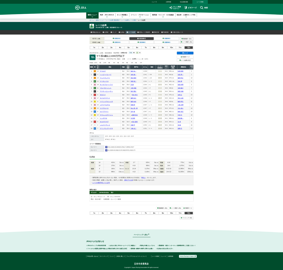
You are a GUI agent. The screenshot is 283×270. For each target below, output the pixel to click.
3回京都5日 (142, 38)
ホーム (92, 20)
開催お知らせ (96, 32)
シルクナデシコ (105, 125)
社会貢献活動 (184, 2)
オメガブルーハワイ (106, 84)
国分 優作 (135, 122)
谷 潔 (179, 122)
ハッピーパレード (105, 74)
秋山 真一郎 (134, 108)
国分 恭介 (135, 95)
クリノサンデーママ (106, 128)
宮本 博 (180, 81)
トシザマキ (103, 118)
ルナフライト (104, 111)
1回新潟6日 (167, 42)
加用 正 (180, 95)
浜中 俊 (133, 111)
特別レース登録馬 (144, 32)
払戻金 (122, 32)
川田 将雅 (133, 88)
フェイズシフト (105, 78)
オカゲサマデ (104, 122)
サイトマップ (104, 256)
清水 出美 (180, 98)
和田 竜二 (133, 81)
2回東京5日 (117, 38)
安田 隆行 (180, 88)
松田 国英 (180, 71)
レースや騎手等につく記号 (101, 183)
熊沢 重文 (133, 91)
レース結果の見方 (186, 60)
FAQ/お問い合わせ (92, 256)
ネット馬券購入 (122, 15)
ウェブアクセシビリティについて (137, 256)
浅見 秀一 (180, 74)
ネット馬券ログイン (177, 7)
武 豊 (132, 84)
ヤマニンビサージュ (106, 115)
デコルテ (103, 71)
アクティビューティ (106, 91)
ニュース (154, 2)
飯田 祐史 (133, 101)
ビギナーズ (192, 8)
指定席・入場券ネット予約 (186, 15)
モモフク (103, 95)
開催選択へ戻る (187, 38)
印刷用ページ (186, 57)
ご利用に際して (120, 256)
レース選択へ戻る (187, 42)
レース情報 (200, 2)
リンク (112, 256)
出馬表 (106, 32)
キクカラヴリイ (105, 98)
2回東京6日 (117, 42)
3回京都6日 (142, 42)
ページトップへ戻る (187, 217)
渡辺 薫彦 (133, 78)
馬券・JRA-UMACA (107, 15)
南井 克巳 (180, 111)
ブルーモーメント (105, 88)
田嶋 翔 (133, 105)
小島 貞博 (180, 105)
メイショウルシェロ (106, 101)
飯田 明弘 (180, 101)
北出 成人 (180, 108)
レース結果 (131, 32)
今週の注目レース (177, 32)
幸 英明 (133, 118)
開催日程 (156, 32)
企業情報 (168, 2)
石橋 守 (133, 125)
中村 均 (180, 115)
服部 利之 (180, 78)
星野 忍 (180, 128)
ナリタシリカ (104, 81)
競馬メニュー (92, 15)
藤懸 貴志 (135, 115)
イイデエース (104, 108)
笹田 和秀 (180, 84)
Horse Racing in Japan (187, 256)
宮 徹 (179, 125)
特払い (143, 177)
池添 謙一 (133, 74)
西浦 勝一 (180, 118)
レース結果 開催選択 (113, 20)
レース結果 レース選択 (128, 20)
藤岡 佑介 (133, 98)
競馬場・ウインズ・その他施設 (163, 15)
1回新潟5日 (167, 38)
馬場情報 (165, 32)
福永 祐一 (133, 71)
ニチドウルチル (105, 105)
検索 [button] (206, 8)
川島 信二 (133, 128)
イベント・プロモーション (140, 15)
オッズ (114, 32)
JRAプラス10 (128, 180)
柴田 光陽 (180, 91)
